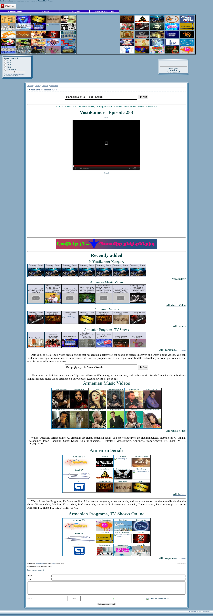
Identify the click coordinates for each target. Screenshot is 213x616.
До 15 (9, 60)
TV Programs (74, 11)
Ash (53, 563)
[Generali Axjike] (127, 22)
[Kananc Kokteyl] (157, 53)
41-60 (9, 67)
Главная (30, 86)
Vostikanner (54, 86)
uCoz (208, 611)
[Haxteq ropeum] (187, 22)
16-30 (9, 62)
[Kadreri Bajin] (8, 37)
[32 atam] (53, 37)
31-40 (9, 65)
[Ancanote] (68, 22)
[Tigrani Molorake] (8, 22)
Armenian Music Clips (104, 11)
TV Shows (44, 11)
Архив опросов (18, 74)
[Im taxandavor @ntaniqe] (172, 30)
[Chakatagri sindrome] (23, 30)
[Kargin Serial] (142, 22)
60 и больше (11, 69)
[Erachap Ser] (23, 22)
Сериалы (45, 86)
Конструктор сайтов (196, 611)
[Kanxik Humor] (172, 22)
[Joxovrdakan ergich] (23, 37)
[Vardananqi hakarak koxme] (38, 37)
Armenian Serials (15, 11)
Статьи (37, 86)
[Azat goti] (68, 30)
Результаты (8, 74)
